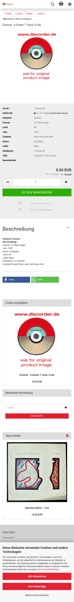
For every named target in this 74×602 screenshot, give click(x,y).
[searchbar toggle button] (52, 4)
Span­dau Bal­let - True (37, 508)
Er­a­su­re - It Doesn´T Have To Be (37, 375)
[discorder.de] (7, 4)
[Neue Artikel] (67, 436)
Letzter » (41, 13)
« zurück (19, 13)
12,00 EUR (37, 514)
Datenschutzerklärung (48, 569)
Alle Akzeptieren (37, 576)
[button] (8, 182)
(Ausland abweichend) (58, 113)
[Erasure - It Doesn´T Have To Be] (37, 55)
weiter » (30, 13)
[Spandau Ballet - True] (37, 472)
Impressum (8, 537)
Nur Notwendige (37, 586)
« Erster (8, 13)
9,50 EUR (37, 381)
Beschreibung (18, 229)
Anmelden (37, 416)
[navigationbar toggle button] (69, 4)
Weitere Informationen (37, 595)
